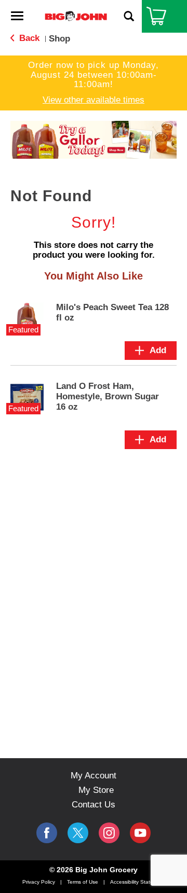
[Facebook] (46, 832)
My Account (93, 775)
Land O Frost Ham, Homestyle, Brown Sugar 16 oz (107, 396)
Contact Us (93, 805)
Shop (59, 39)
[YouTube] (109, 832)
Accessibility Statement (137, 882)
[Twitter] (78, 832)
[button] (87, 142)
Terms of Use (82, 882)
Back (28, 38)
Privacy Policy (38, 882)
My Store (96, 790)
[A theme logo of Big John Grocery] (76, 16)
